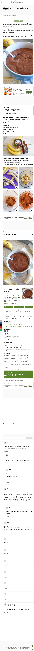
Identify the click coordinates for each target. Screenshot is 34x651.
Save (29, 306)
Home (4, 15)
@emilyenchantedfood (17, 374)
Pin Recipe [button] (19, 306)
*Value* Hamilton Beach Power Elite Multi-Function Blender (18, 326)
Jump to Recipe (18, 20)
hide (14, 107)
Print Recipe (9, 306)
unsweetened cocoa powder (18, 334)
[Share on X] (1, 325)
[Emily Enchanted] (17, 2)
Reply (6, 451)
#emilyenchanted (12, 375)
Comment (5, 426)
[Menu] (1, 2)
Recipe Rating (6, 423)
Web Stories (12, 648)
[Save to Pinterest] (1, 327)
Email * (20, 436)
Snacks (6, 15)
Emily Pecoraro (6, 9)
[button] (4, 303)
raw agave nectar (15, 336)
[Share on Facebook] (1, 323)
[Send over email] (1, 330)
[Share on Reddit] (1, 328)
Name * (6, 435)
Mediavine (26, 648)
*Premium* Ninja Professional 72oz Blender (15, 324)
